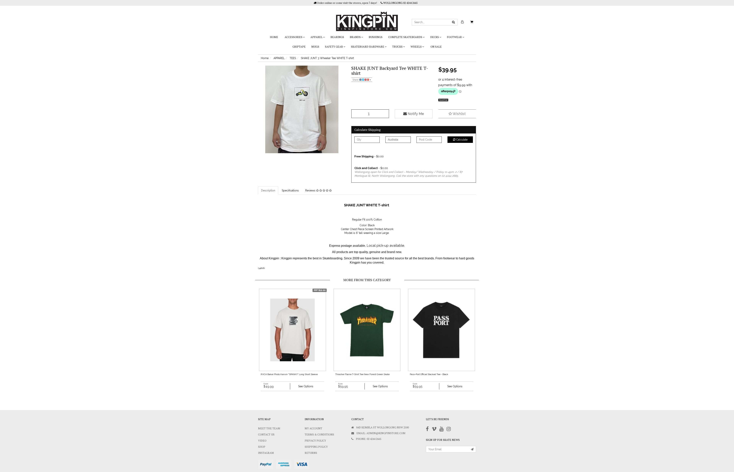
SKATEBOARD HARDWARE (368, 46)
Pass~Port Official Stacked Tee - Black (429, 374)
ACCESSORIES (294, 37)
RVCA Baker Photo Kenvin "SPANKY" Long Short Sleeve (289, 374)
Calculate (461, 139)
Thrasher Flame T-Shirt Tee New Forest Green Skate (362, 374)
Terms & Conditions (319, 434)
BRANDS (355, 37)
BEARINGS (337, 37)
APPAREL (316, 37)
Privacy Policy (315, 440)
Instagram (266, 453)
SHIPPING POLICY (316, 446)
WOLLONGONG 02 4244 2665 (400, 3)
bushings (375, 37)
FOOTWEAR (454, 37)
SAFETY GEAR (334, 46)
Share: (356, 79)
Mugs (315, 46)
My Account (313, 428)
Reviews (310, 190)
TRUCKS (397, 46)
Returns (311, 453)
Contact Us (266, 434)
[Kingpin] (367, 18)
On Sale (436, 46)
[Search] (453, 22)
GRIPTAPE (299, 46)
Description (268, 190)
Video (262, 440)
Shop (261, 446)
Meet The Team (269, 428)
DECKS (434, 37)
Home (274, 37)
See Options (305, 386)
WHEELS (416, 46)
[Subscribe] (472, 449)
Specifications (290, 190)
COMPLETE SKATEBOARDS (405, 37)
